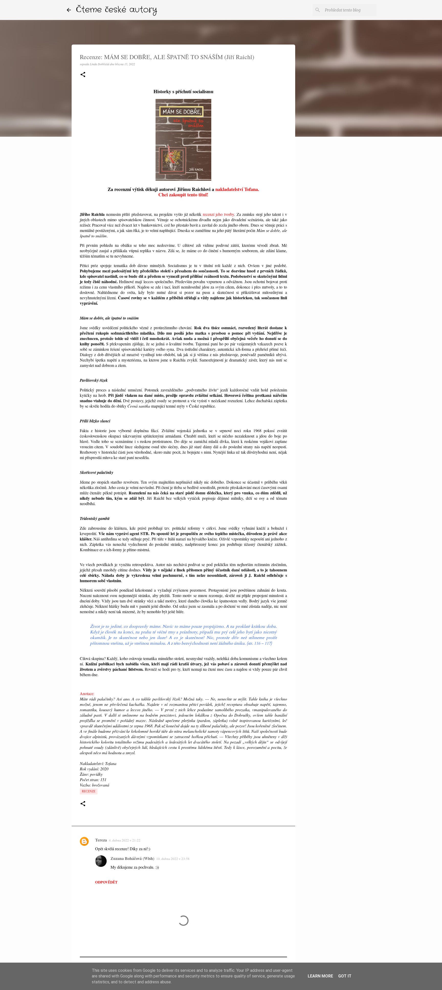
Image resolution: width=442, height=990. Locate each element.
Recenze (88, 791)
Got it (344, 976)
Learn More (320, 976)
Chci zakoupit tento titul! (183, 194)
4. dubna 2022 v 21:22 (124, 840)
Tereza (101, 840)
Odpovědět (106, 882)
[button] (83, 74)
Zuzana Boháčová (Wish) (132, 858)
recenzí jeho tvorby (218, 214)
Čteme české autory (116, 10)
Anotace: (87, 693)
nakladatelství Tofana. (237, 189)
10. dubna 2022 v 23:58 (173, 858)
